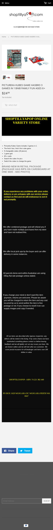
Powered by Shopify (36, 521)
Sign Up (47, 501)
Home (4, 37)
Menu (7, 3)
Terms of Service (23, 512)
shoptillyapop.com (20, 521)
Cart (49, 3)
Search (12, 512)
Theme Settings (34, 471)
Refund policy (36, 512)
